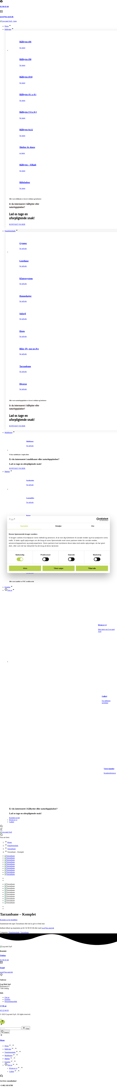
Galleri (104, 696)
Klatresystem (26, 278)
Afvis (25, 568)
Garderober (30, 480)
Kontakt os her (14, 818)
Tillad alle (92, 568)
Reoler (28, 515)
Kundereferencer (110, 773)
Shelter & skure (27, 147)
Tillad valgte (58, 568)
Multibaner (30, 441)
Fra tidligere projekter (106, 702)
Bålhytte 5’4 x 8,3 (28, 112)
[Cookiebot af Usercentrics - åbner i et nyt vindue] (98, 519)
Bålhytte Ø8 (25, 59)
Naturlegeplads (14, 932)
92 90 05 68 (4, 7)
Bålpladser (24, 182)
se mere (22, 153)
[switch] (45, 559)
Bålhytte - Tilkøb (27, 164)
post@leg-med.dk (6, 17)
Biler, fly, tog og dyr (29, 348)
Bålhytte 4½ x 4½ (27, 94)
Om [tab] (92, 526)
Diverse (23, 384)
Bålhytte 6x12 (26, 129)
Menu (2, 1040)
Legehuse (24, 261)
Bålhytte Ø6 (25, 41)
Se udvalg (23, 249)
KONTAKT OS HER (17, 224)
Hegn (22, 331)
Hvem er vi (102, 625)
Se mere (22, 48)
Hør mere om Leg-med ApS (106, 630)
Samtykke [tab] (24, 526)
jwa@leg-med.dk (48, 928)
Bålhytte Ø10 (25, 77)
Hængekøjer (25, 296)
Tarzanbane (25, 366)
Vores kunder (109, 769)
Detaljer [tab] (58, 526)
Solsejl (22, 313)
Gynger (23, 243)
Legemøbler (30, 498)
